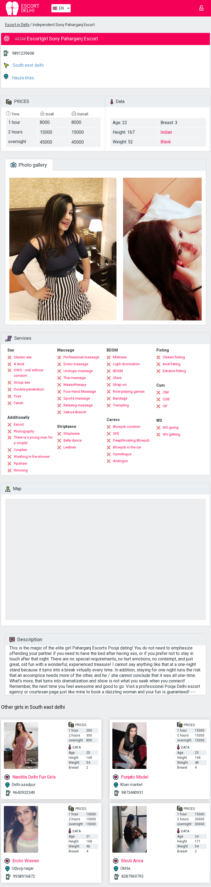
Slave (117, 378)
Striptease (71, 433)
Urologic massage (78, 371)
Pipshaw (20, 463)
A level (19, 364)
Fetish (18, 403)
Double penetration (29, 389)
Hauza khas (22, 77)
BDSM (118, 371)
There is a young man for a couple (33, 440)
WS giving (171, 427)
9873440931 (132, 792)
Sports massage (76, 398)
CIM (166, 392)
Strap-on (120, 385)
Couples (20, 450)
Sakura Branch (74, 412)
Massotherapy (74, 385)
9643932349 (24, 792)
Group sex (22, 382)
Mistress (120, 357)
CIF (165, 406)
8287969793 (132, 876)
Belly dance (72, 440)
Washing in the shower (32, 456)
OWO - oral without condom (28, 373)
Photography (24, 431)
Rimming (21, 470)
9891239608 (23, 53)
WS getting (171, 434)
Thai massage (74, 378)
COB (166, 399)
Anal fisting (172, 364)
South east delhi (28, 65)
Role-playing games (129, 391)
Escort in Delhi (17, 25)
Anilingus (120, 461)
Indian (166, 132)
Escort (19, 424)
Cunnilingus (122, 454)
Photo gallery (32, 165)
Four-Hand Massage (79, 391)
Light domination (126, 364)
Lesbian (69, 447)
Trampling (121, 405)
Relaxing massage (78, 405)
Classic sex (23, 357)
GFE (116, 433)
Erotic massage (75, 364)
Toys (17, 396)
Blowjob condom (126, 427)
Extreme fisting (174, 371)
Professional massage (81, 357)
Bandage (120, 398)
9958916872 (24, 876)
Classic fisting (174, 357)
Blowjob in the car (127, 447)
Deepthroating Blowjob (131, 440)
